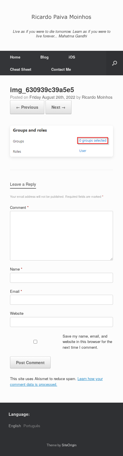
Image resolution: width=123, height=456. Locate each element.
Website (16, 313)
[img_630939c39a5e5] (61, 155)
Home (15, 57)
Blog (44, 57)
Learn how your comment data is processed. (56, 381)
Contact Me (61, 69)
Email (16, 291)
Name (16, 269)
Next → (58, 107)
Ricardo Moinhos (97, 97)
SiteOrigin (69, 445)
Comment (19, 207)
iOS (72, 57)
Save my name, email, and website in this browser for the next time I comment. (87, 341)
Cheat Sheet (20, 69)
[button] (114, 63)
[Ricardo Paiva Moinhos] (61, 17)
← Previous (27, 107)
